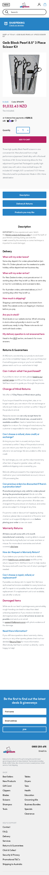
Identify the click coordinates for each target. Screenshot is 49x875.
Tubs (27, 785)
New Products (9, 781)
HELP (15, 338)
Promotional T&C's (11, 859)
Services (6, 840)
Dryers (28, 781)
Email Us (42, 750)
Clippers (6, 790)
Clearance (29, 813)
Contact (6, 826)
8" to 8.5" (11, 34)
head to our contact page (19, 559)
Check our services (16, 25)
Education (29, 795)
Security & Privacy (11, 854)
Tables (27, 776)
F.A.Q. (5, 831)
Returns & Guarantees (13, 845)
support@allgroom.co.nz (15, 622)
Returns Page (15, 641)
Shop (5, 34)
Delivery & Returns (24, 203)
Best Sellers (8, 776)
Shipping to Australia (12, 864)
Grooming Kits (31, 799)
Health (28, 790)
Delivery (6, 836)
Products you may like (24, 212)
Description (24, 194)
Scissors (6, 799)
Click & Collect (9, 850)
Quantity (6, 130)
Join (24, 729)
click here (14, 546)
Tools (5, 808)
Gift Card (7, 785)
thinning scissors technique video (17, 234)
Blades (6, 795)
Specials (28, 808)
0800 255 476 (39, 746)
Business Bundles (33, 804)
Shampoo (7, 804)
